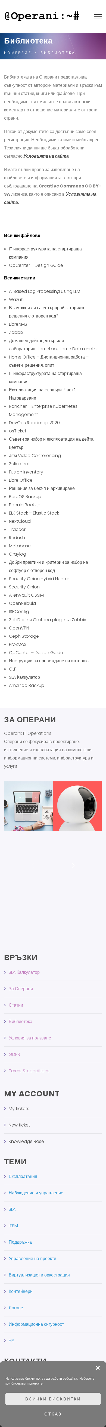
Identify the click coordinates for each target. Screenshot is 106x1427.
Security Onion (24, 587)
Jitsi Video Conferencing (35, 455)
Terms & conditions (29, 1071)
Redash (17, 538)
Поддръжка (20, 1242)
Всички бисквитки (53, 1399)
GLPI (13, 669)
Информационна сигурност (36, 1324)
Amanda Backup (26, 685)
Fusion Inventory (26, 472)
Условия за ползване (30, 1038)
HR (11, 1341)
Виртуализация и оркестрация (39, 1275)
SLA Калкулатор (24, 677)
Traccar (17, 529)
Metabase (20, 546)
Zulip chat (19, 464)
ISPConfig (19, 611)
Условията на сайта (46, 156)
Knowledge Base (26, 1141)
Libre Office (21, 480)
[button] (98, 1368)
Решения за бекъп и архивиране (42, 488)
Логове (16, 1308)
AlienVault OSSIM (26, 595)
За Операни (21, 989)
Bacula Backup (24, 505)
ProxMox (17, 644)
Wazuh (16, 299)
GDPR (14, 1054)
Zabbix (16, 332)
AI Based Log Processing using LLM (44, 291)
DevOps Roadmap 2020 (34, 423)
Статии (16, 1005)
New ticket (19, 1125)
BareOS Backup (25, 496)
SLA (12, 1209)
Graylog (17, 554)
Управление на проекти (32, 1258)
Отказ (53, 1414)
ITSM (13, 1226)
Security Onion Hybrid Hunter (39, 579)
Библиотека (20, 1021)
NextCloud (20, 521)
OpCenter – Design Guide (36, 265)
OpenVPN (19, 628)
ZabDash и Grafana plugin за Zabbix (47, 620)
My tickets (19, 1108)
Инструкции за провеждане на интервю (49, 661)
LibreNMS (18, 324)
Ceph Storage (24, 636)
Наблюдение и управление (36, 1193)
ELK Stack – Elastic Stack (34, 513)
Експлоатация (23, 1176)
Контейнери (21, 1291)
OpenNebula (22, 603)
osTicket (17, 431)
